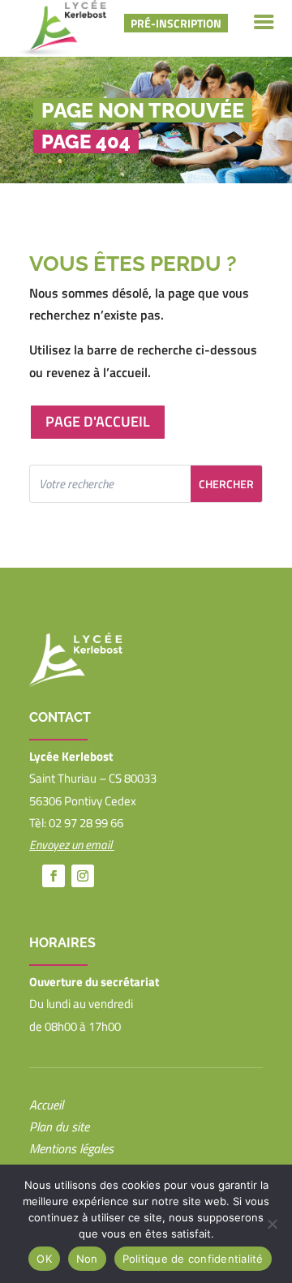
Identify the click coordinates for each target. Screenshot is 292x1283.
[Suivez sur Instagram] (82, 876)
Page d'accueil (97, 421)
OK (44, 1258)
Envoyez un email (71, 844)
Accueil (46, 1104)
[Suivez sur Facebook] (53, 876)
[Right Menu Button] (264, 22)
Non (87, 1258)
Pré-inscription (176, 23)
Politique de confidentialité (193, 1258)
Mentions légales (71, 1148)
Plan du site (59, 1126)
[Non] (272, 1224)
